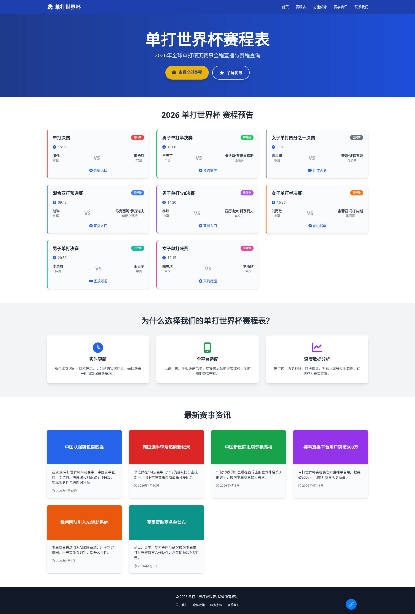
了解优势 (234, 72)
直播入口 (100, 170)
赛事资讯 (341, 7)
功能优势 (320, 7)
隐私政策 (199, 605)
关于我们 (182, 605)
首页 (285, 7)
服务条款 (216, 605)
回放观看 (320, 170)
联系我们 (361, 7)
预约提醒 (210, 170)
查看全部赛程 (189, 72)
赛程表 (301, 7)
